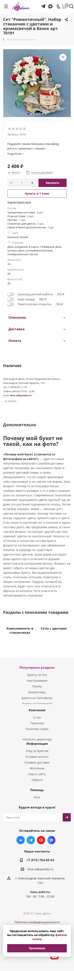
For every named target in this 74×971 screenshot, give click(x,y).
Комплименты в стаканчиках (20, 630)
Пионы (37, 686)
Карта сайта (37, 774)
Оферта (37, 780)
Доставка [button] (16, 329)
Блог (37, 797)
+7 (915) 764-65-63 (40, 860)
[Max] (50, 4)
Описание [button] (17, 317)
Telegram (31, 840)
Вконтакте (20, 840)
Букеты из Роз (37, 675)
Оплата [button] (14, 341)
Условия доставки (37, 762)
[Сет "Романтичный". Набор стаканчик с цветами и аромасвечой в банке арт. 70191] (37, 83)
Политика (37, 723)
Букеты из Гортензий (37, 704)
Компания (37, 710)
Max (51, 840)
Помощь (37, 790)
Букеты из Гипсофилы (37, 698)
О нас (37, 717)
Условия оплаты (37, 757)
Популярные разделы (37, 667)
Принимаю (37, 948)
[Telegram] (43, 4)
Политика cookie (37, 729)
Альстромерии (37, 680)
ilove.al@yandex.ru (20, 395)
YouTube (41, 840)
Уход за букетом (37, 751)
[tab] (37, 317)
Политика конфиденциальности (37, 922)
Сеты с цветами (54, 628)
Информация (37, 743)
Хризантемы (37, 692)
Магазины (37, 768)
